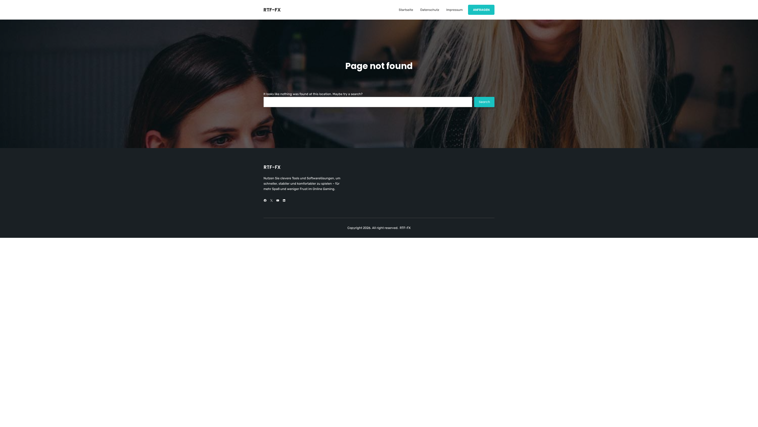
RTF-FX (272, 10)
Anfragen (481, 10)
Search (484, 102)
